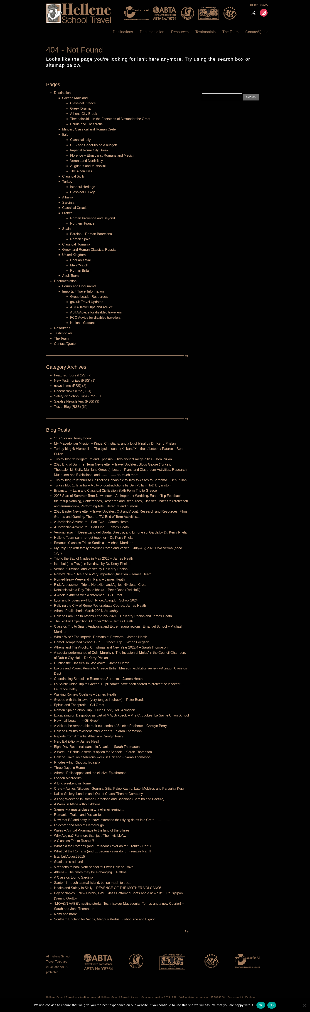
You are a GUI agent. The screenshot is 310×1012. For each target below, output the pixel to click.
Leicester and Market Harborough (79, 825)
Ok (261, 1005)
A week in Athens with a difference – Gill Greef (88, 595)
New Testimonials (67, 380)
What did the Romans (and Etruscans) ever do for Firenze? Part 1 (102, 846)
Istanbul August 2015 (69, 856)
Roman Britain (80, 270)
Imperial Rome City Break (89, 150)
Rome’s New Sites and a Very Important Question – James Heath (102, 574)
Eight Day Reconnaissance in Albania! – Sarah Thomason (97, 747)
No (272, 1005)
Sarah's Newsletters (69, 401)
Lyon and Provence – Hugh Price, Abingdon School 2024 (96, 600)
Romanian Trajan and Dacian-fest (78, 815)
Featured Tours (65, 375)
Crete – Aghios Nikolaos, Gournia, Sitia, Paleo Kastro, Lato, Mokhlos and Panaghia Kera (119, 788)
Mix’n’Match (79, 265)
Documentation (152, 32)
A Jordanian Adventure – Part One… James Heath (91, 527)
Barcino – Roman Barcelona (91, 234)
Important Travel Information (83, 291)
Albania (67, 197)
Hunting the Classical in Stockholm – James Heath (91, 663)
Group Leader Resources (89, 296)
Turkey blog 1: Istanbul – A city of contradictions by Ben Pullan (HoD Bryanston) (113, 485)
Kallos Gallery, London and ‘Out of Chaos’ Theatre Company (98, 794)
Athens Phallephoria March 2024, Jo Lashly (86, 611)
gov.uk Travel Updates (86, 302)
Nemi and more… (67, 914)
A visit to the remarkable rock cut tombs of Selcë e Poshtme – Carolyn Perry (110, 726)
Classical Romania (76, 244)
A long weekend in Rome (72, 783)
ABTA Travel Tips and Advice (91, 307)
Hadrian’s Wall (80, 260)
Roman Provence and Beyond (92, 218)
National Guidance (83, 323)
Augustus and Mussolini (88, 166)
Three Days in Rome (69, 767)
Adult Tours (70, 276)
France (67, 213)
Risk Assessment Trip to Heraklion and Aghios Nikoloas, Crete (100, 584)
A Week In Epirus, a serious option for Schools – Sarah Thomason (103, 752)
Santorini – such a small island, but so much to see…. (93, 882)
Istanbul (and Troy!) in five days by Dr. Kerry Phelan (92, 564)
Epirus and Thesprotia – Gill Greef (79, 705)
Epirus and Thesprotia (86, 124)
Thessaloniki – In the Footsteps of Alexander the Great (110, 119)
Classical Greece (83, 103)
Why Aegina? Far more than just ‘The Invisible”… (90, 835)
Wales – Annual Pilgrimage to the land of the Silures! (92, 830)
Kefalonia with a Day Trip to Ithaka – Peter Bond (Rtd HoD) (97, 590)
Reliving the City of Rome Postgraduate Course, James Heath (100, 605)
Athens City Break (83, 113)
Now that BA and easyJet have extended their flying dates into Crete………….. (112, 820)
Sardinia (68, 202)
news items (62, 386)
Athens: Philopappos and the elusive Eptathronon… (92, 773)
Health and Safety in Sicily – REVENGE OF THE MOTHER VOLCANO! (107, 888)
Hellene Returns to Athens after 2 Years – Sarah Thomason (98, 731)
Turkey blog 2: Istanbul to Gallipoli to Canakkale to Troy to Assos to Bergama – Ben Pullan (120, 480)
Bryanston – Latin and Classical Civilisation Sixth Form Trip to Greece (105, 490)
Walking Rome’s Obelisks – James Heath (85, 694)
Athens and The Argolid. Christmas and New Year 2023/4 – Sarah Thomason (110, 647)
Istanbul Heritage (82, 187)
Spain (66, 228)
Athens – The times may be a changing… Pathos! (91, 872)
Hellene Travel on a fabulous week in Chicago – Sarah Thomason (102, 757)
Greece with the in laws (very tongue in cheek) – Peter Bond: (99, 699)
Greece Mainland (75, 98)
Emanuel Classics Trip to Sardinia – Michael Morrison (93, 543)
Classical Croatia (74, 208)
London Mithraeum (68, 778)
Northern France (82, 223)
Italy (65, 134)
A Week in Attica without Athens (77, 804)
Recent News (64, 391)
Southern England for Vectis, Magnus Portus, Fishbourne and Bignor (104, 919)
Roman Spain (80, 239)
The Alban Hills (81, 171)
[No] (304, 1005)
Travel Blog (62, 406)
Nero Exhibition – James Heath (77, 741)
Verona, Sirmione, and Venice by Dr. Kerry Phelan (91, 569)
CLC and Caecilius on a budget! (93, 145)
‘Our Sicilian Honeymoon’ (72, 438)
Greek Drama (80, 108)
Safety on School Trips (70, 396)
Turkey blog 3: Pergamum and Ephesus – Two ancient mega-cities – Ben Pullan (113, 459)
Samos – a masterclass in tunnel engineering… (89, 809)
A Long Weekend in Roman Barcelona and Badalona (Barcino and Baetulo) (109, 799)
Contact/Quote (256, 32)
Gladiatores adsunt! (68, 862)
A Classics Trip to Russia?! (74, 841)
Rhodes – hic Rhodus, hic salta (77, 762)
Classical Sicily (73, 176)
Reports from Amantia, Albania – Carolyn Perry (88, 736)
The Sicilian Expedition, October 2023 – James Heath (93, 621)
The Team (230, 32)
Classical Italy (80, 140)
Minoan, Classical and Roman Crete (89, 129)
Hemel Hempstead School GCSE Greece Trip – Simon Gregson (101, 642)
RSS (81, 375)
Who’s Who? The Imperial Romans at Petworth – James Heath (100, 637)
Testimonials (205, 32)
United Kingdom (74, 255)
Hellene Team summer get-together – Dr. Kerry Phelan (94, 537)
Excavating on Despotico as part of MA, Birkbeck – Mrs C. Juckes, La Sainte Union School (121, 715)
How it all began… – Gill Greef (76, 720)
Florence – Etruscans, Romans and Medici (101, 155)
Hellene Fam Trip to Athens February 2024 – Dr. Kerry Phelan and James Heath (113, 616)
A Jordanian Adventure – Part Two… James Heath (91, 522)
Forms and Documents (79, 286)
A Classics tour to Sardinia (73, 877)
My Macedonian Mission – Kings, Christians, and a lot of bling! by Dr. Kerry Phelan (115, 443)
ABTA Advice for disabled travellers (96, 312)
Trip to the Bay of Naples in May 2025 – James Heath (93, 558)
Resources (180, 32)
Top (187, 355)
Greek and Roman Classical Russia (89, 249)
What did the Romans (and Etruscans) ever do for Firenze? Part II (102, 851)
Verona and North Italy (86, 161)
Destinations (123, 32)
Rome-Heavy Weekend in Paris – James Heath (89, 579)
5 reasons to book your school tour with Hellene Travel (94, 867)
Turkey (67, 181)
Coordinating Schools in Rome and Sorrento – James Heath (98, 679)
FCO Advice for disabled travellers (95, 317)
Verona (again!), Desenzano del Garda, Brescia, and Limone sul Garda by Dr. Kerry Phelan (121, 532)
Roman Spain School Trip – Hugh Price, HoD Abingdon (94, 710)
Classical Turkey (82, 192)
